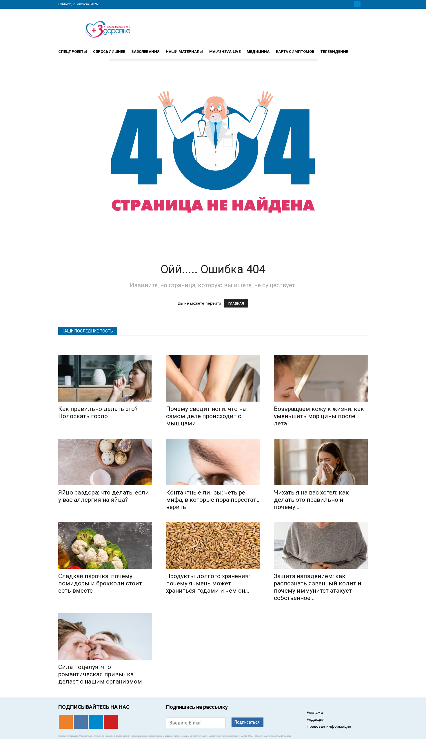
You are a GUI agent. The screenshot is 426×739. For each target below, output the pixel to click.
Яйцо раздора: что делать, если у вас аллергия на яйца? (103, 496)
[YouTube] (364, 4)
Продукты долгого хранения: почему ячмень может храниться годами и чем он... (208, 583)
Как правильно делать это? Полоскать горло (98, 412)
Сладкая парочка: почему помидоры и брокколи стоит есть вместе (100, 583)
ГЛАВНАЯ (236, 303)
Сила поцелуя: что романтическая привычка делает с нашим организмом (100, 674)
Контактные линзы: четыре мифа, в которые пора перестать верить (213, 499)
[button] (361, 49)
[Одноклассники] (343, 4)
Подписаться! (247, 722)
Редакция (316, 719)
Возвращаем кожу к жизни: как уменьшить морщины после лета (319, 416)
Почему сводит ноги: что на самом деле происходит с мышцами (206, 416)
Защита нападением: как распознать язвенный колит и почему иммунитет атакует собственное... (317, 587)
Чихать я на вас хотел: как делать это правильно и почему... (311, 499)
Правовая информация (329, 726)
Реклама (315, 712)
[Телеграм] (357, 4)
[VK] (350, 4)
